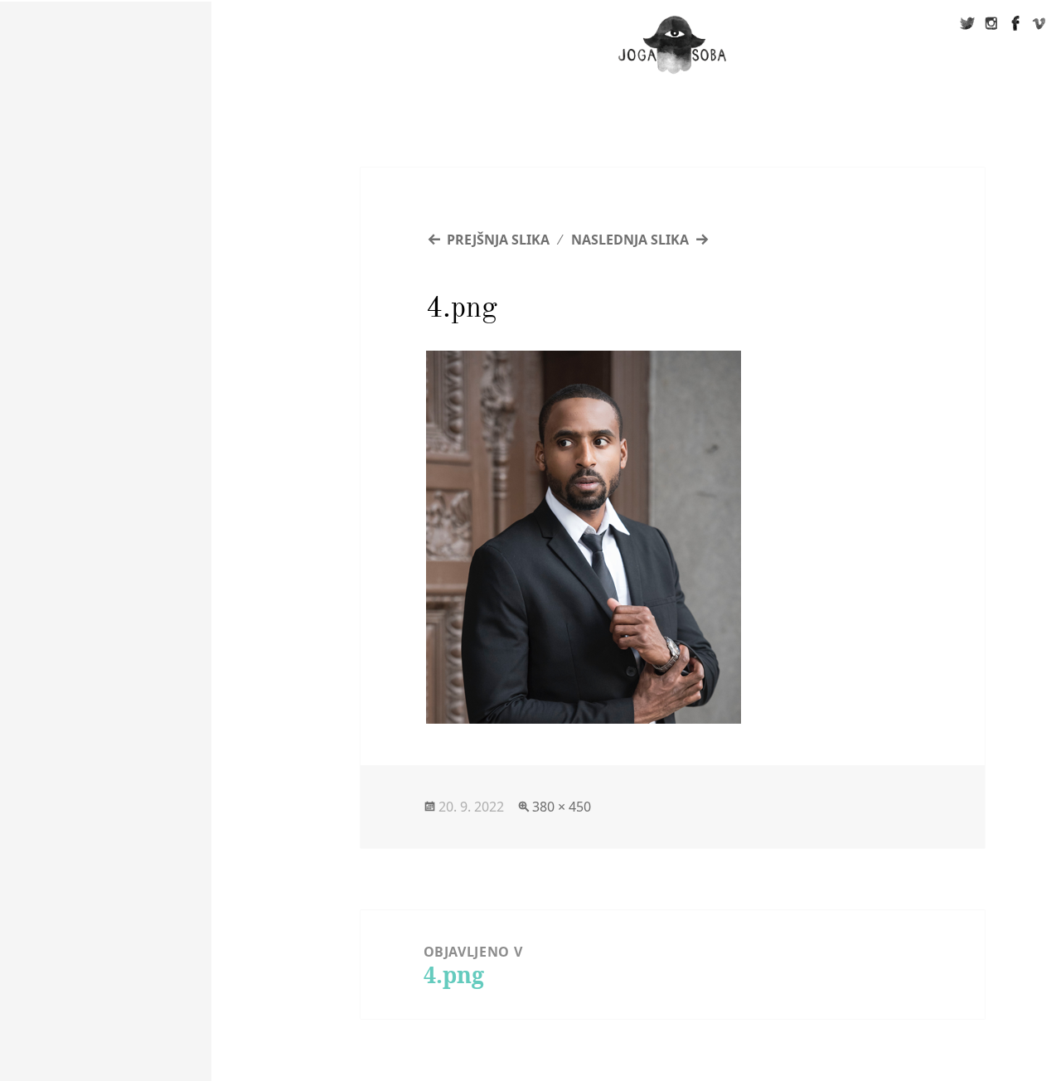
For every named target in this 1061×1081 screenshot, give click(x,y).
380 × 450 (561, 806)
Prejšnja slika (498, 239)
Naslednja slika (630, 239)
